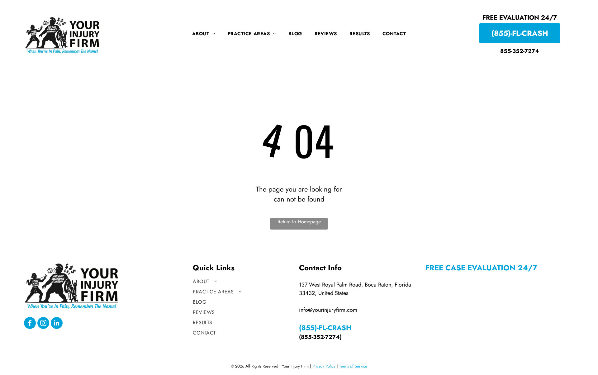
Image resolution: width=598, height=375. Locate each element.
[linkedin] (57, 323)
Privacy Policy (323, 366)
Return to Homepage (299, 221)
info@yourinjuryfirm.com (328, 310)
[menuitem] (203, 34)
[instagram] (43, 323)
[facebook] (30, 323)
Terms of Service (353, 366)
